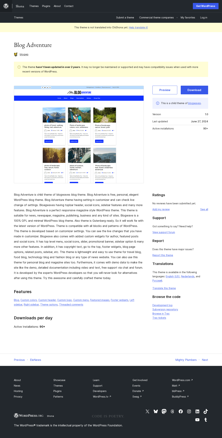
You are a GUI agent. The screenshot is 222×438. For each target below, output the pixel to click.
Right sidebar (31, 304)
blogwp (24, 54)
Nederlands (187, 276)
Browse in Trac (161, 313)
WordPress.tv (102, 396)
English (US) (173, 276)
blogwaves (194, 103)
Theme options (49, 304)
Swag (137, 396)
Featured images (99, 299)
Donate (138, 391)
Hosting (18, 391)
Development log (162, 305)
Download (194, 90)
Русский (157, 280)
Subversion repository (165, 309)
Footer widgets (119, 299)
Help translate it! (138, 27)
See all (204, 209)
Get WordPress (205, 6)
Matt (176, 385)
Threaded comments (71, 304)
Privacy (18, 396)
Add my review (161, 209)
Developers (99, 391)
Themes (18, 17)
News (17, 385)
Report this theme (162, 255)
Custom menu (81, 299)
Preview (164, 90)
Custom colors (28, 299)
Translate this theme (164, 288)
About (17, 380)
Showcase (59, 380)
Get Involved (140, 380)
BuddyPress (180, 396)
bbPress (178, 391)
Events (136, 385)
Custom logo (64, 299)
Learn (96, 380)
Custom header (47, 299)
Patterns (58, 396)
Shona (50, 416)
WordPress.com (182, 380)
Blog (16, 299)
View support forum (163, 232)
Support (97, 385)
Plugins (57, 391)
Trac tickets (159, 317)
